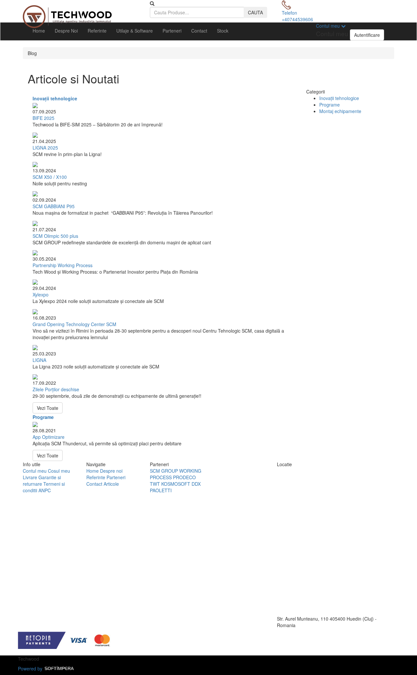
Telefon (289, 12)
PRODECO (184, 477)
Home (39, 30)
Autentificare (367, 35)
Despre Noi (66, 30)
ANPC (44, 490)
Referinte (97, 30)
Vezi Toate (47, 408)
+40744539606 (297, 19)
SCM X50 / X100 (50, 177)
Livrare (30, 477)
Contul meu (35, 470)
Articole (111, 484)
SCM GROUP (164, 470)
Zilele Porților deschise (56, 389)
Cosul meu (59, 470)
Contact (199, 30)
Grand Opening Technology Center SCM (74, 324)
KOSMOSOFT (175, 484)
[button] (311, 30)
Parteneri (172, 30)
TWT (155, 484)
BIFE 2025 (43, 118)
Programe (43, 417)
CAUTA (255, 12)
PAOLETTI (161, 490)
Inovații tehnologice (55, 98)
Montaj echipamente (340, 111)
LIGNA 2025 (45, 147)
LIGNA (39, 360)
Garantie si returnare (42, 480)
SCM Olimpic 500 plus (55, 236)
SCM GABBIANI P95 (54, 206)
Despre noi (111, 470)
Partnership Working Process (63, 265)
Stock (222, 30)
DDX (196, 484)
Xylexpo (41, 294)
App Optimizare (49, 437)
